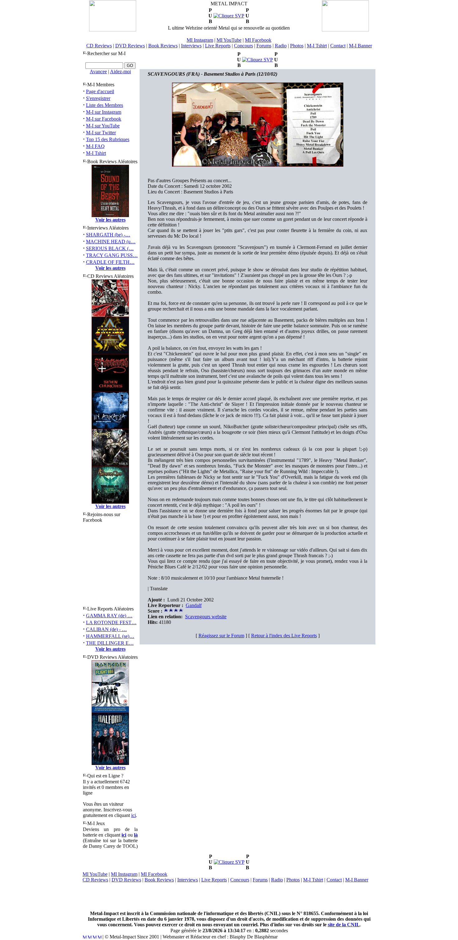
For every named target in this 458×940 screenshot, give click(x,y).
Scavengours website (206, 616)
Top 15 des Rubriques (107, 139)
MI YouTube (229, 40)
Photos (296, 45)
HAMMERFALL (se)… (110, 636)
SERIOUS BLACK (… (110, 248)
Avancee (98, 71)
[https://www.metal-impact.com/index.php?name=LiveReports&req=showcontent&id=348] (229, 862)
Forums (263, 45)
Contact (338, 45)
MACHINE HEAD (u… (111, 241)
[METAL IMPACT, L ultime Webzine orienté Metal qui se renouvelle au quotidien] (112, 29)
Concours (243, 45)
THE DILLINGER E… (110, 643)
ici (133, 815)
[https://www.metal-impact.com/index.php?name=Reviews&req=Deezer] (228, 15)
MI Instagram (200, 40)
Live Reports (218, 45)
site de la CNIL (344, 924)
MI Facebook (258, 40)
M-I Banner (360, 45)
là (136, 835)
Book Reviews (163, 45)
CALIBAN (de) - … (106, 629)
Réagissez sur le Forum (221, 635)
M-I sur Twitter (101, 132)
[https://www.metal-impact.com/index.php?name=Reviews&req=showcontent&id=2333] (257, 59)
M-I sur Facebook (103, 118)
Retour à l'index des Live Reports (284, 635)
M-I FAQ (95, 146)
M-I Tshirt (317, 45)
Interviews (191, 45)
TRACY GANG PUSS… (112, 255)
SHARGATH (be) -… (108, 234)
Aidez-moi (120, 71)
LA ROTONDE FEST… (111, 622)
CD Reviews (99, 45)
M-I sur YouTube (103, 125)
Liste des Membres (104, 105)
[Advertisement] (229, 897)
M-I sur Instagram (103, 112)
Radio (281, 45)
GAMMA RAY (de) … (109, 615)
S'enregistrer (98, 98)
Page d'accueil (100, 91)
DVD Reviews (130, 45)
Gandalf (194, 605)
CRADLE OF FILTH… (110, 262)
